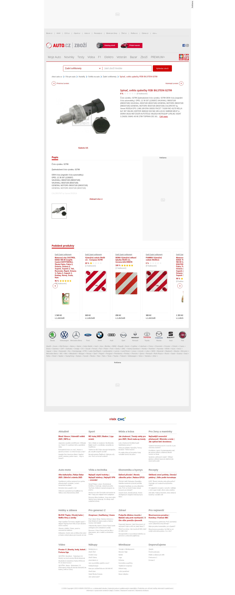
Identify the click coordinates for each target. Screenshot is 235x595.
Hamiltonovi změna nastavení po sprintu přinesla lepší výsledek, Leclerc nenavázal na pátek (71, 483)
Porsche (135, 354)
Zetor (154, 356)
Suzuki (85, 356)
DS (82, 349)
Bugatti (120, 346)
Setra (48, 356)
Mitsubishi (73, 354)
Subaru (78, 356)
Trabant (123, 356)
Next (180, 286)
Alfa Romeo (63, 346)
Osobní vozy (93, 555)
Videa (91, 57)
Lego (120, 557)
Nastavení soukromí (127, 590)
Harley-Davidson (133, 349)
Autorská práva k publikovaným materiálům (122, 588)
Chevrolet (158, 346)
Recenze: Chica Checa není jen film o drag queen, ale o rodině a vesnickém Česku (101, 532)
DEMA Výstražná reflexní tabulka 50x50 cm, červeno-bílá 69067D (125, 260)
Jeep (55, 351)
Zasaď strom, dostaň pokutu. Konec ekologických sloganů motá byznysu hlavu (131, 494)
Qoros (142, 354)
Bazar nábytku (123, 574)
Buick (127, 346)
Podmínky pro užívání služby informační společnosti (155, 588)
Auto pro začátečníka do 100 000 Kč (101, 568)
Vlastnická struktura (142, 590)
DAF (62, 349)
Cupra (182, 346)
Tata (98, 356)
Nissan (89, 354)
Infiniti (167, 349)
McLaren (184, 351)
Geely (117, 349)
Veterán (122, 57)
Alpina (72, 346)
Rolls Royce (158, 354)
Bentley (107, 346)
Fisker (106, 349)
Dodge (76, 349)
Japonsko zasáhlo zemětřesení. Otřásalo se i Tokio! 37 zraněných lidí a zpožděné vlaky (72, 445)
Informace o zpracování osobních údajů (99, 590)
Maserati (160, 351)
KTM (85, 351)
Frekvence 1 (153, 557)
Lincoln (141, 351)
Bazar (133, 57)
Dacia (48, 349)
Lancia (116, 351)
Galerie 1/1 (83, 148)
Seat (170, 340)
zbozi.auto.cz (57, 77)
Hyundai (160, 349)
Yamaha (148, 356)
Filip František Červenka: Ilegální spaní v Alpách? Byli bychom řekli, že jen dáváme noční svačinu (72, 523)
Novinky (69, 57)
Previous (55, 286)
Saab (173, 354)
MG (61, 354)
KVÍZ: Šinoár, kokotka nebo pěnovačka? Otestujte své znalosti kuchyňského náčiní (162, 483)
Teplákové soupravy (125, 566)
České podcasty (154, 552)
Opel (123, 340)
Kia (69, 351)
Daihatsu (69, 349)
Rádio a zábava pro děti (156, 555)
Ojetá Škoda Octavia (95, 574)
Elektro (108, 57)
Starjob (151, 549)
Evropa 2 (152, 560)
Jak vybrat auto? (94, 577)
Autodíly (82, 77)
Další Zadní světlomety (63, 255)
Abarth (48, 346)
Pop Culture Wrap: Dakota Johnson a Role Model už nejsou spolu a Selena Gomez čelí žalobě (101, 521)
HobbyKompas (93, 566)
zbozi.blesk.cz (93, 560)
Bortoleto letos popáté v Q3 (67, 488)
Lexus (134, 351)
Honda (144, 349)
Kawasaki (62, 351)
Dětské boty (123, 568)
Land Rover (125, 351)
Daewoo (55, 349)
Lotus (148, 351)
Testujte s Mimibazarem (126, 549)
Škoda (52, 340)
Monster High (123, 552)
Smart (54, 356)
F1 (99, 57)
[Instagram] (187, 45)
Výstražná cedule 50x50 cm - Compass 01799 (95, 259)
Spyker (61, 356)
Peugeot (109, 354)
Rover (167, 354)
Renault (135, 340)
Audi (111, 340)
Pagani (101, 354)
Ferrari (94, 349)
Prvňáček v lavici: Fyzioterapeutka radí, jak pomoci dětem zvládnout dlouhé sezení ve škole (162, 452)
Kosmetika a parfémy (126, 563)
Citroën (175, 346)
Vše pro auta (70, 77)
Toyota (147, 340)
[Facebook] (184, 45)
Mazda (158, 340)
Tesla (109, 356)
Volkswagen (64, 340)
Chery (151, 346)
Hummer (152, 349)
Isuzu (173, 349)
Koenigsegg (76, 351)
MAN (153, 351)
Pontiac (127, 354)
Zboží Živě (92, 552)
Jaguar (48, 351)
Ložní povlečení (124, 571)
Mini (65, 354)
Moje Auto (54, 57)
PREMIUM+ (158, 57)
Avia (101, 346)
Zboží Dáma (93, 557)
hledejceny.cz (93, 549)
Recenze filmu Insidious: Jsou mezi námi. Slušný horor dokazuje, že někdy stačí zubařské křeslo (102, 499)
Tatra (104, 356)
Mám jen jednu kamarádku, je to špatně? (162, 526)
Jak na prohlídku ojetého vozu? (99, 563)
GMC (123, 349)
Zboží (144, 57)
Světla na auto (94, 77)
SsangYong (69, 356)
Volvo (141, 356)
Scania (179, 354)
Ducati (88, 349)
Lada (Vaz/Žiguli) (95, 351)
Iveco (179, 349)
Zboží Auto (92, 571)
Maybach (168, 351)
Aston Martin (87, 346)
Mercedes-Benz (76, 340)
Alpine (79, 346)
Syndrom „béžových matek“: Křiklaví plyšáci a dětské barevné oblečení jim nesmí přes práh (161, 459)
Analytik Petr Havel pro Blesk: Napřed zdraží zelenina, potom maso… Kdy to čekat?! (71, 456)
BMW (100, 340)
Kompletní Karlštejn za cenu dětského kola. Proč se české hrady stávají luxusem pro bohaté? (131, 488)
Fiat (182, 340)
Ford (88, 340)
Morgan (81, 354)
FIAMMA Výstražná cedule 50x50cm (154, 259)
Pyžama (121, 560)
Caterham (143, 346)
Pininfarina (118, 354)
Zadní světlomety (110, 77)
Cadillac (134, 346)
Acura (55, 346)
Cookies (116, 590)
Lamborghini (107, 351)
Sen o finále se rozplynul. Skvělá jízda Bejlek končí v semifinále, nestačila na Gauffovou (101, 445)
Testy (81, 57)
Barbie (121, 555)
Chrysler (167, 346)
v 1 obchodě (59, 318)
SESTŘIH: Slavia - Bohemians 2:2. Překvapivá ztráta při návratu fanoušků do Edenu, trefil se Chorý (72, 567)
